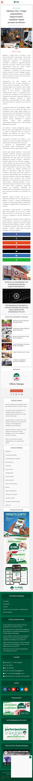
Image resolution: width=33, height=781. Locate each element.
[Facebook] (5, 689)
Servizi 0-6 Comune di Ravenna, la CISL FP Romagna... (21, 344)
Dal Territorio (16, 8)
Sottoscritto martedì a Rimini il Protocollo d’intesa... (21, 321)
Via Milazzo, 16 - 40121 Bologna (13, 662)
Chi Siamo (6, 601)
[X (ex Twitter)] (9, 689)
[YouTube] (13, 689)
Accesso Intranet (5, 777)
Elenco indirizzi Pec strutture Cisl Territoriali (17, 676)
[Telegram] (22, 689)
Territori (5, 607)
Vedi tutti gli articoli (16, 391)
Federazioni (6, 604)
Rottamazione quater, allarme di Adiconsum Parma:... (21, 329)
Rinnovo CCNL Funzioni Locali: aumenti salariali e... (21, 337)
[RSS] (26, 689)
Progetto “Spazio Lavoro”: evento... (21, 352)
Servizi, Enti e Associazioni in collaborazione (15, 609)
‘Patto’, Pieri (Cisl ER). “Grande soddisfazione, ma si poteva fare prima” (15, 441)
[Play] (5, 764)
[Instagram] (18, 689)
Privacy (2, 778)
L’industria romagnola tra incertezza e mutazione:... (19, 360)
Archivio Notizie (7, 612)
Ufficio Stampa (21, 25)
